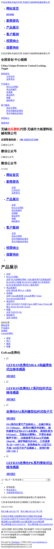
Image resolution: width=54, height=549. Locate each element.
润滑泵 (14, 318)
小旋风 (28, 290)
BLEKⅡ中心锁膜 (13, 282)
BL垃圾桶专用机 (18, 279)
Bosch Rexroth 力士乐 (20, 307)
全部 (14, 187)
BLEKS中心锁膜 (29, 282)
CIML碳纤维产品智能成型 (39, 279)
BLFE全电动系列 (14, 285)
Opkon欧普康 (17, 296)
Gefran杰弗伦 (30, 296)
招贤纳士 (5, 118)
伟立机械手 (11, 89)
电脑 (8, 98)
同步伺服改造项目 (14, 111)
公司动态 (10, 76)
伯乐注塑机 (11, 108)
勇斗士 (21, 290)
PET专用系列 (44, 282)
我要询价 (5, 123)
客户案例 (5, 105)
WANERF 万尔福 (19, 304)
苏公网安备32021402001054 (40, 524)
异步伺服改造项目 (14, 113)
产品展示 (5, 84)
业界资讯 (10, 79)
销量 (8, 346)
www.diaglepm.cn (39, 542)
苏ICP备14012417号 (10, 511)
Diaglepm (16, 542)
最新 (8, 344)
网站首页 (12, 175)
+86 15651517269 (28, 139)
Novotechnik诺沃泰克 (15, 298)
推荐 (8, 338)
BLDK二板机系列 (31, 285)
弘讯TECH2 (16, 312)
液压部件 (10, 95)
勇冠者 (14, 290)
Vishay (39, 296)
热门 (8, 341)
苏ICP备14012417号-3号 (31, 511)
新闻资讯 (5, 74)
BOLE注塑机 (12, 87)
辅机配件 (10, 100)
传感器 (9, 92)
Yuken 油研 (32, 304)
